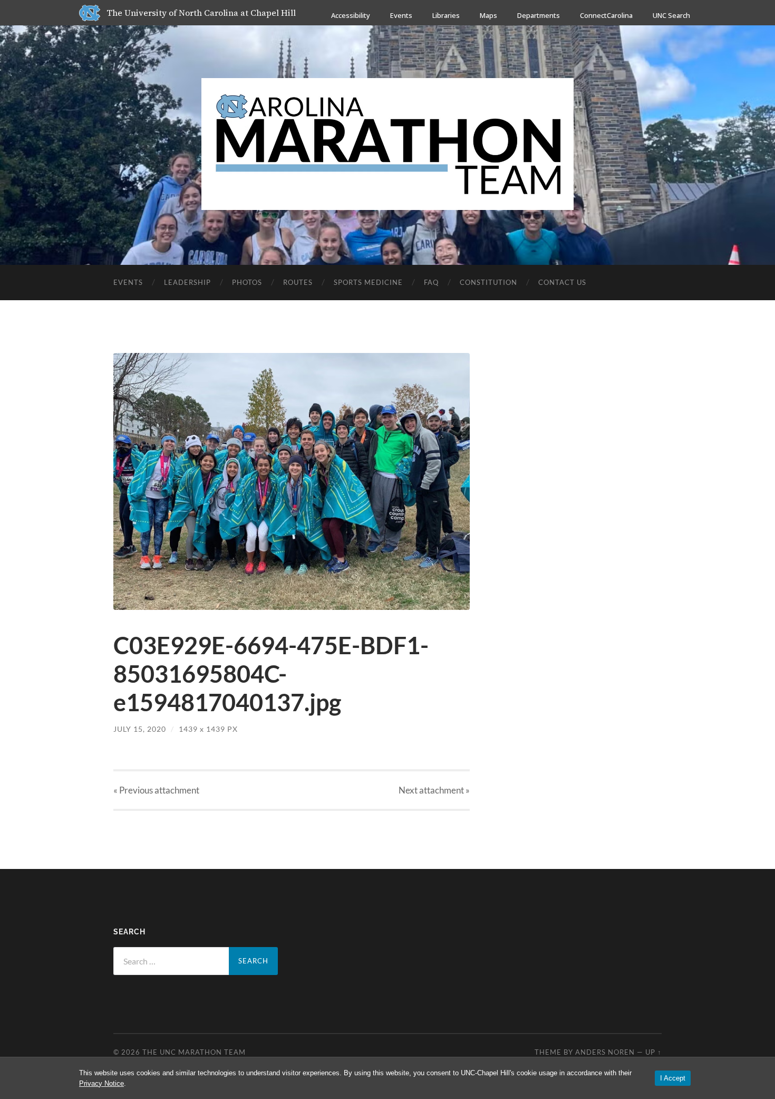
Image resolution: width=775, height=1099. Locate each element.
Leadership (187, 282)
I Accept (672, 1078)
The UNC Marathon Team (194, 1052)
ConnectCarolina (606, 15)
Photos (247, 282)
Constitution (488, 282)
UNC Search (671, 15)
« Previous (156, 790)
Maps (488, 15)
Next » (434, 790)
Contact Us (562, 282)
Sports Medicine (368, 282)
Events (401, 15)
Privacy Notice (101, 1083)
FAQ (431, 282)
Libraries (446, 15)
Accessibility (350, 15)
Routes (298, 282)
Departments (538, 15)
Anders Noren (605, 1052)
